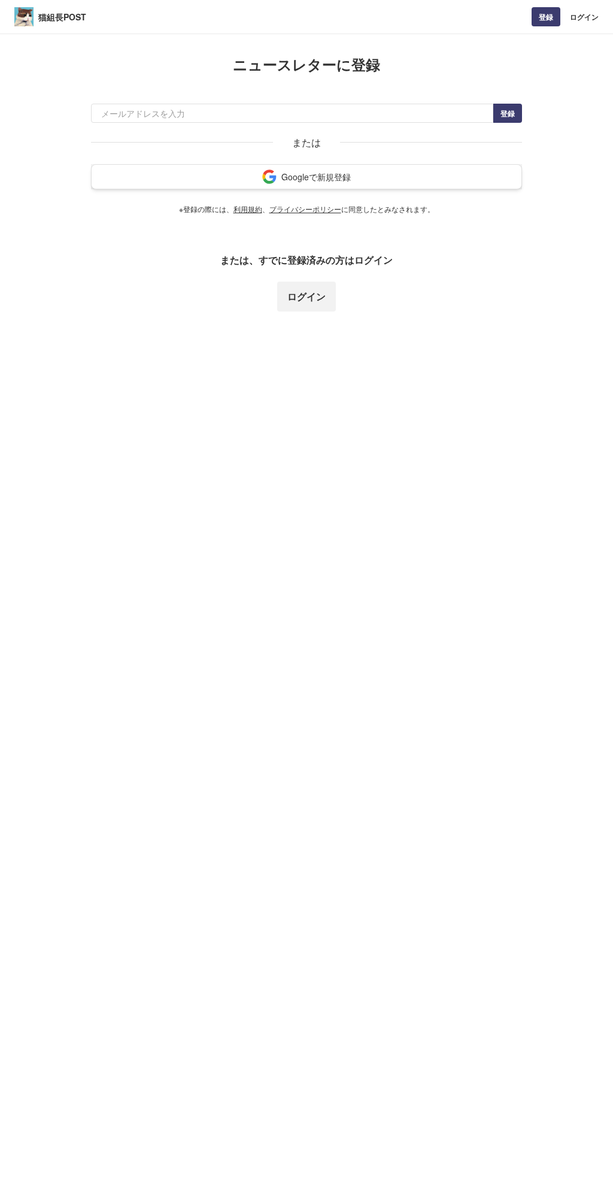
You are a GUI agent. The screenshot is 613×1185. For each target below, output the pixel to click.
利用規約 (247, 209)
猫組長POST (62, 17)
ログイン (584, 16)
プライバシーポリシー (305, 209)
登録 (546, 16)
